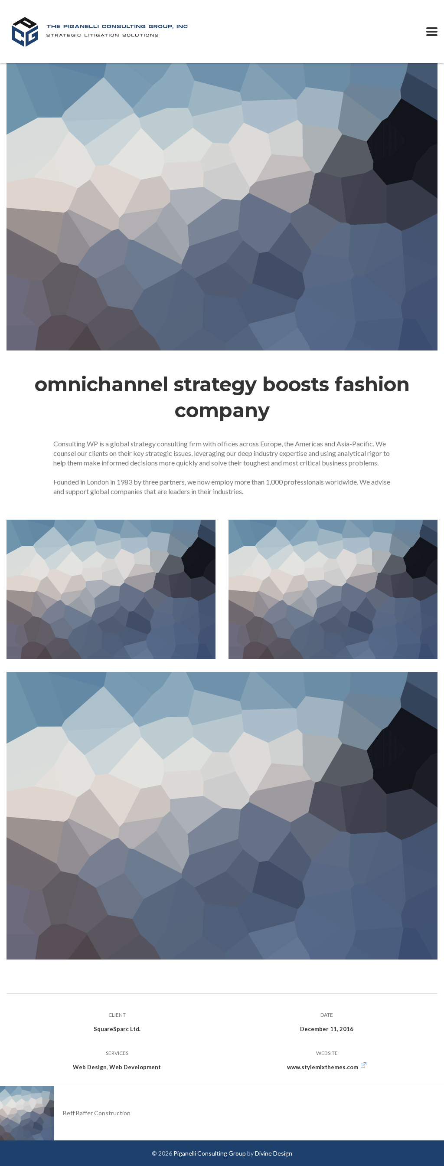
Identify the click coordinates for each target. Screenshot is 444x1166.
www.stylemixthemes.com (322, 1067)
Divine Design (273, 1153)
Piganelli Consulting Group (209, 1153)
